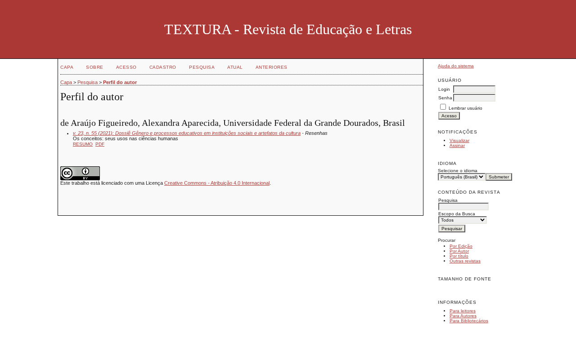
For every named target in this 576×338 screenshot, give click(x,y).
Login (444, 89)
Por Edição (461, 246)
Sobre (95, 67)
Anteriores (272, 67)
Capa (66, 67)
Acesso (126, 67)
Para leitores (463, 310)
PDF (99, 144)
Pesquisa (202, 67)
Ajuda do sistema (456, 65)
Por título (459, 256)
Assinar (457, 145)
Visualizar (459, 140)
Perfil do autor (120, 82)
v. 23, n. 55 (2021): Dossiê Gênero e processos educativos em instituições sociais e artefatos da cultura (187, 133)
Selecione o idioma (457, 170)
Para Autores (463, 315)
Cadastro (162, 67)
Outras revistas (465, 260)
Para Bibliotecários (469, 320)
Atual (235, 67)
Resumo (83, 144)
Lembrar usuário (465, 108)
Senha (445, 97)
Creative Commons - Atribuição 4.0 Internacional (217, 183)
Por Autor (459, 251)
